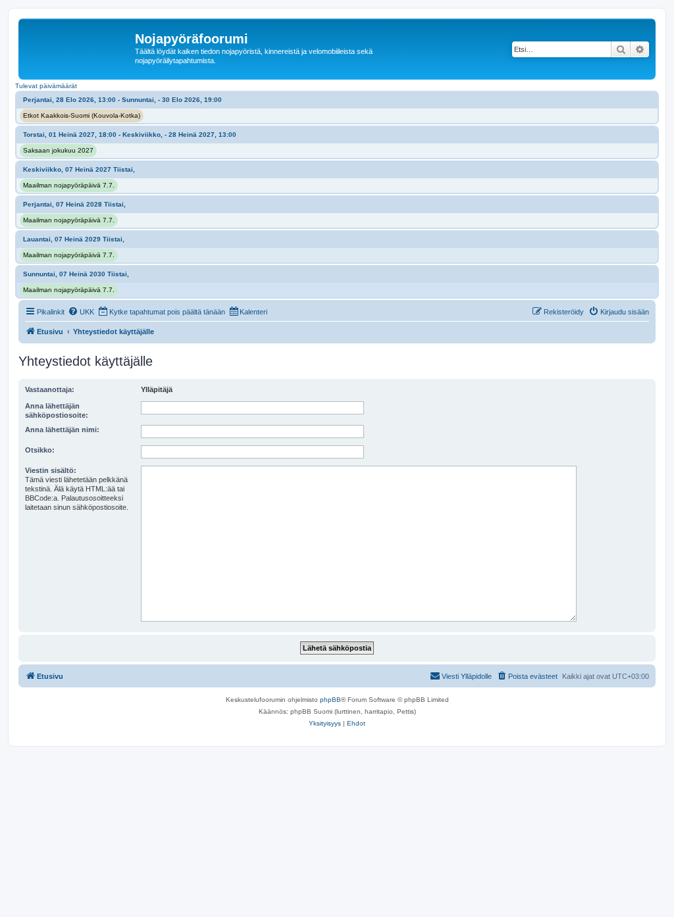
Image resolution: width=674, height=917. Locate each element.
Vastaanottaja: (49, 389)
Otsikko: (40, 450)
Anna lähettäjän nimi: (62, 430)
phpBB (330, 699)
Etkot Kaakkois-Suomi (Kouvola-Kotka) (81, 115)
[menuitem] (81, 312)
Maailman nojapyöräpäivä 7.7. (69, 185)
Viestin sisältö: (50, 470)
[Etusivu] (78, 43)
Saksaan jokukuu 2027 (58, 150)
